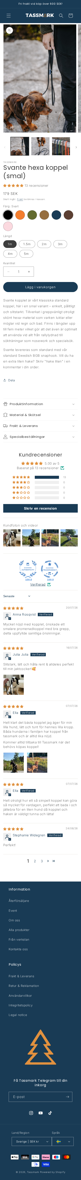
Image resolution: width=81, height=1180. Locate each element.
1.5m (27, 244)
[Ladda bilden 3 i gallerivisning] (40, 146)
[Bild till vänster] (5, 147)
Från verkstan (19, 939)
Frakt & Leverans (21, 976)
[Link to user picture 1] (13, 684)
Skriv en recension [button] (40, 508)
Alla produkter (19, 930)
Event (13, 910)
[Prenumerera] (67, 1097)
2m (44, 244)
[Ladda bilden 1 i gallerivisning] (20, 146)
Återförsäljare (19, 901)
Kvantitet (9, 263)
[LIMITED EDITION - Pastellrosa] (8, 226)
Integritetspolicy (21, 1005)
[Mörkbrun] (68, 215)
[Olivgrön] (32, 215)
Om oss (14, 920)
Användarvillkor (20, 995)
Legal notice (18, 1015)
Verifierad (38, 584)
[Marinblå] (56, 215)
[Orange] (20, 215)
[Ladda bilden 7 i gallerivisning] (61, 146)
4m (10, 253)
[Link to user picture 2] (37, 762)
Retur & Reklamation (24, 986)
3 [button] (42, 861)
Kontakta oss (18, 949)
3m (60, 244)
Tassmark (33, 1172)
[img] (13, 608)
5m (26, 253)
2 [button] (35, 861)
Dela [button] (11, 380)
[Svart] (8, 215)
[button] (8, 15)
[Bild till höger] (76, 147)
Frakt (20, 199)
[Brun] (44, 215)
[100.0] (28, 569)
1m (10, 244)
